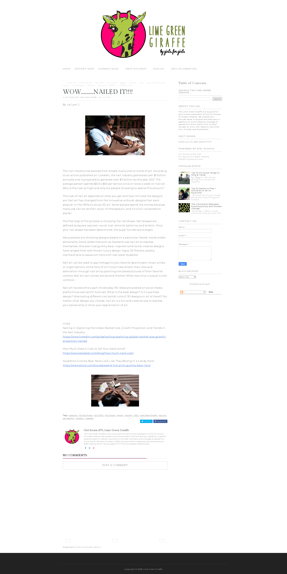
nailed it (91, 85)
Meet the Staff (136, 68)
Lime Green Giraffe (155, 82)
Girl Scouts (112, 82)
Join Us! (158, 68)
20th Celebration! (184, 68)
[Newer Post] (68, 540)
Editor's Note (84, 68)
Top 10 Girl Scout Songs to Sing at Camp (205, 174)
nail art (66, 85)
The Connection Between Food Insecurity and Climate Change (206, 206)
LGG (141, 82)
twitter (147, 421)
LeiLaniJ (132, 82)
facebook (161, 421)
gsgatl (123, 82)
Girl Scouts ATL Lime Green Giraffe (81, 97)
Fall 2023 (99, 82)
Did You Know (85, 82)
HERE (208, 142)
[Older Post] (162, 540)
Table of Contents (192, 83)
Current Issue (108, 68)
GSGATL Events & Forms (191, 159)
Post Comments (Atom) (89, 547)
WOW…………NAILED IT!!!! (120, 85)
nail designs (78, 85)
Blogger (206, 284)
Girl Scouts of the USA (190, 154)
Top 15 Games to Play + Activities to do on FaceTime (203, 190)
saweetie (102, 85)
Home (67, 68)
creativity (71, 82)
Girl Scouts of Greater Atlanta (194, 157)
